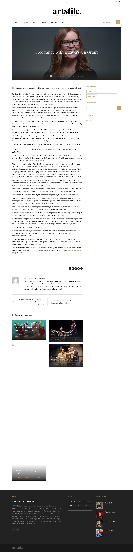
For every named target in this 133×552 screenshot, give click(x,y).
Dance (88, 501)
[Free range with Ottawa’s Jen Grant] (17, 280)
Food (78, 505)
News (20, 336)
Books (81, 501)
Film (71, 505)
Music (16, 336)
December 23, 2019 (77, 76)
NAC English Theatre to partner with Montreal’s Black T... (64, 333)
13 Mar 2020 (56, 364)
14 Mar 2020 (20, 477)
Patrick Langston (60, 76)
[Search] (118, 22)
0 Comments (41, 334)
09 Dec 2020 (56, 339)
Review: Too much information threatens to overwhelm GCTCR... (65, 358)
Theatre (66, 56)
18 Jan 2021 (19, 334)
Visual (88, 508)
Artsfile (89, 120)
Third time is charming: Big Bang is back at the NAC (27, 328)
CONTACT (110, 2)
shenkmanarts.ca (74, 250)
